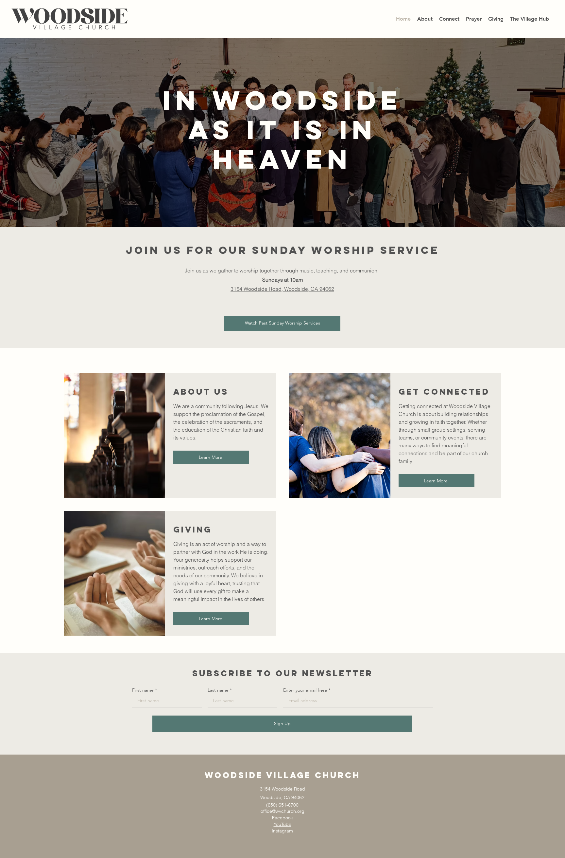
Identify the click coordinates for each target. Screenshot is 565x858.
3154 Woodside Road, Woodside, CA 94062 (282, 289)
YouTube (282, 824)
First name (143, 690)
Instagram (282, 831)
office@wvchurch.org (282, 811)
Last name (218, 690)
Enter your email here (305, 690)
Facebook (282, 818)
